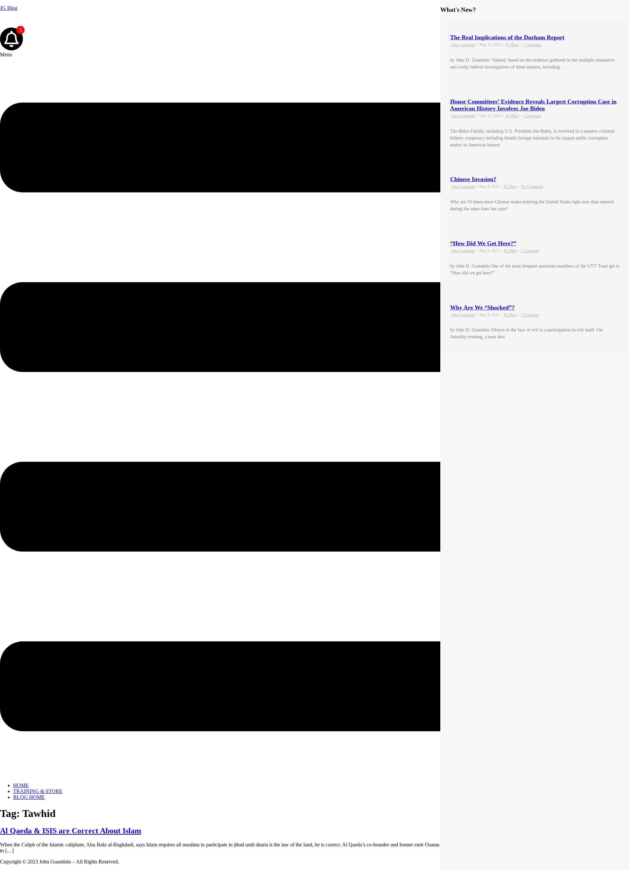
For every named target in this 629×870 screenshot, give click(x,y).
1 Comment (532, 45)
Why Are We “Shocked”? (482, 307)
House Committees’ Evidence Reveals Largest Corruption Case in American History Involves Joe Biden (533, 105)
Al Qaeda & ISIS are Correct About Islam (70, 830)
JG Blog (8, 8)
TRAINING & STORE (38, 791)
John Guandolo (16, 19)
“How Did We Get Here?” (483, 243)
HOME (21, 785)
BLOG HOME (29, 797)
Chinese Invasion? (473, 179)
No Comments (532, 186)
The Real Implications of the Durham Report (507, 37)
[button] (314, 414)
